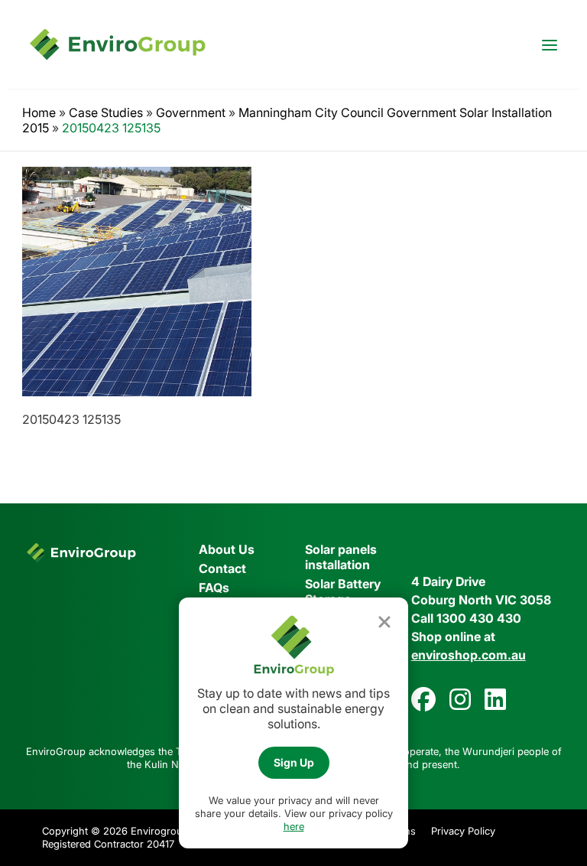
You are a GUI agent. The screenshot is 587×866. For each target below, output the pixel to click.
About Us (227, 549)
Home (39, 112)
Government (190, 112)
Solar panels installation (341, 557)
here (294, 826)
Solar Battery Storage (343, 591)
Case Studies (106, 112)
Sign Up (294, 762)
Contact (222, 568)
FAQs (214, 587)
